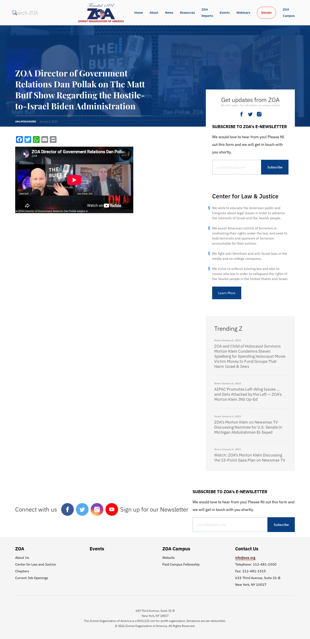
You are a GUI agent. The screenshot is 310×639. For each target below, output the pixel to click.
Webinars (243, 13)
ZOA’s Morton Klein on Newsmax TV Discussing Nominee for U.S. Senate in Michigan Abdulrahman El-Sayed (248, 427)
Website (168, 557)
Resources (187, 13)
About (154, 13)
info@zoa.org (245, 557)
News (169, 13)
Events (225, 13)
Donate (266, 13)
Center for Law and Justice (35, 564)
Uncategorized (25, 121)
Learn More (226, 293)
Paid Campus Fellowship (180, 564)
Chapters (22, 571)
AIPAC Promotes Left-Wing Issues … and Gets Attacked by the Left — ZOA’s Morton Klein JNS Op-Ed (248, 394)
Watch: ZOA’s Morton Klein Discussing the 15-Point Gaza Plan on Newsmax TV (249, 457)
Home (138, 13)
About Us (22, 557)
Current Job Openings (31, 578)
